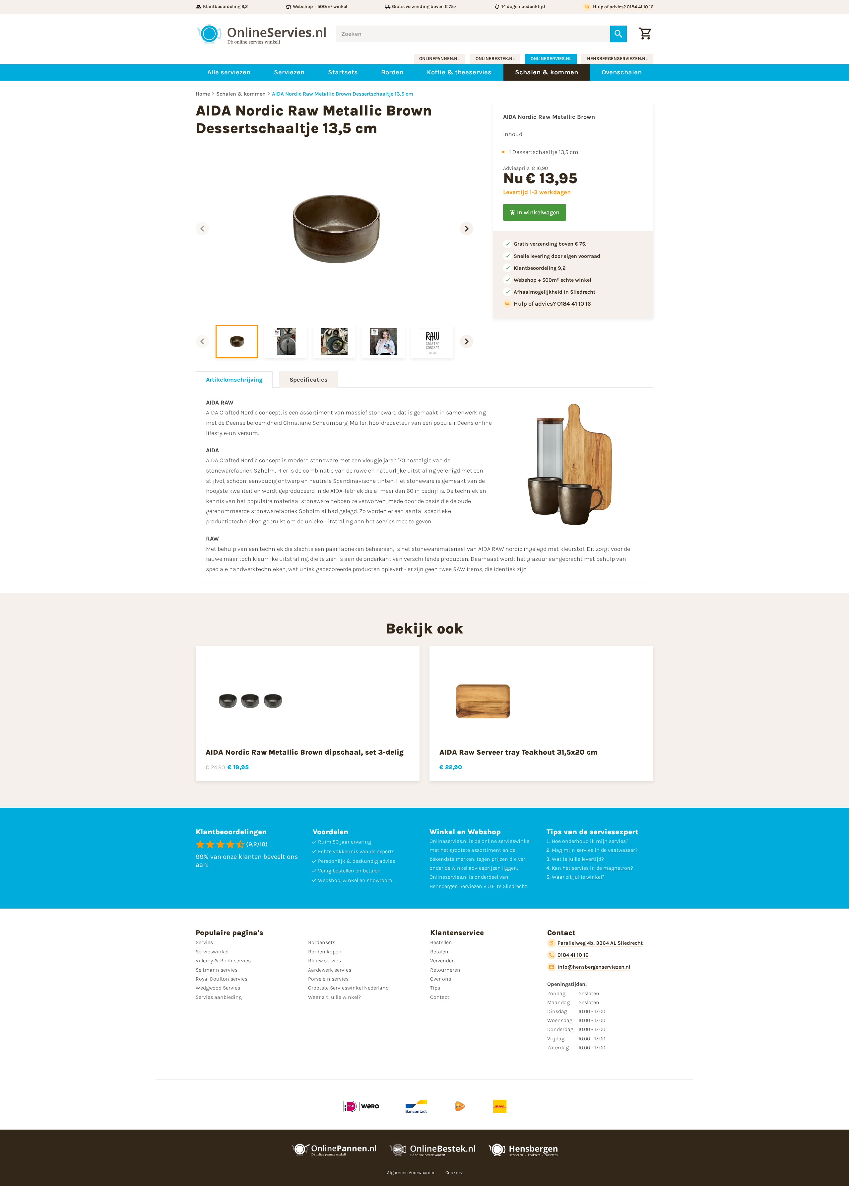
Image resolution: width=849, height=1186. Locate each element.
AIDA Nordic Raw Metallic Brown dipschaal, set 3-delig (305, 752)
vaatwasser (621, 850)
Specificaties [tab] (309, 379)
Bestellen (441, 942)
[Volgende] (466, 228)
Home (203, 94)
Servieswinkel (212, 951)
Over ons (440, 979)
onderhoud (575, 841)
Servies (204, 942)
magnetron (616, 868)
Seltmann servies (216, 970)
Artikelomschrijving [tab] (234, 379)
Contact (439, 997)
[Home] (261, 34)
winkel (594, 877)
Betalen (439, 951)
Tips (435, 988)
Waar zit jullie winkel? (334, 997)
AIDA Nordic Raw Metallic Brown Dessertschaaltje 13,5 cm (342, 94)
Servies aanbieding (219, 997)
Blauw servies (324, 960)
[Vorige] (202, 228)
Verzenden (442, 960)
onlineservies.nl (551, 58)
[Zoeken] (618, 34)
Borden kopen (325, 951)
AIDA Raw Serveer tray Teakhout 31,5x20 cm (518, 752)
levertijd (591, 859)
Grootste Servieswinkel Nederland (348, 988)
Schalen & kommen (241, 94)
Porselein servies (328, 979)
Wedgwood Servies (218, 988)
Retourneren (445, 970)
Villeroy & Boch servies (223, 960)
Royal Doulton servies (221, 979)
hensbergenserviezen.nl (617, 58)
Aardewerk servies (329, 970)
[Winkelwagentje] (645, 34)
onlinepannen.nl (439, 58)
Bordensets (321, 942)
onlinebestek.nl (495, 58)
